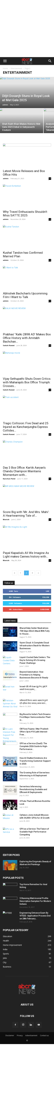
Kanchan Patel (9, 479)
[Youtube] (39, 1025)
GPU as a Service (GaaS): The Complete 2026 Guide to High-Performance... (34, 746)
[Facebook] (15, 1025)
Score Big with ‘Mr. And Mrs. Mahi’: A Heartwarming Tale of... (26, 513)
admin (5, 105)
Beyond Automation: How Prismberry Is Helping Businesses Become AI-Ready (34, 675)
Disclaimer (9, 1035)
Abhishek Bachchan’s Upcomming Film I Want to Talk (25, 295)
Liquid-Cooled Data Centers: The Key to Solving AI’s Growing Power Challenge (35, 660)
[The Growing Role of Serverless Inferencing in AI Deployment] (10, 776)
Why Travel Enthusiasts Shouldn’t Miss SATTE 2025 (25, 213)
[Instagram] (23, 1025)
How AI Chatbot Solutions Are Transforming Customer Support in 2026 (35, 761)
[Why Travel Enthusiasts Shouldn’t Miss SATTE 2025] (27, 196)
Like (47, 591)
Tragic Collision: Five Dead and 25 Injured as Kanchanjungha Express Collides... (25, 427)
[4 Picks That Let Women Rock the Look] (10, 805)
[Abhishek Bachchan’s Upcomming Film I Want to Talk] (27, 278)
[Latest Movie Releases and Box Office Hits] (27, 155)
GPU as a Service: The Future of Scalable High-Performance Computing (34, 832)
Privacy (20, 1035)
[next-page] (38, 573)
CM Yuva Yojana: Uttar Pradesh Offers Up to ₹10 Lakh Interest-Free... (34, 732)
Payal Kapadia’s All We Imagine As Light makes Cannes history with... (26, 554)
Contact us (44, 1035)
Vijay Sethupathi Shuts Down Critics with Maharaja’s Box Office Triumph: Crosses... (27, 382)
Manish (6, 519)
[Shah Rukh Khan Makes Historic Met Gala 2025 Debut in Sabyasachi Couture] (21, 125)
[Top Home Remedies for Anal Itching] (10, 888)
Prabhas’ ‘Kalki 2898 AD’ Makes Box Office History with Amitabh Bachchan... (27, 338)
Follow (45, 597)
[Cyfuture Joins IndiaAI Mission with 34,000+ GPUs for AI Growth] (10, 819)
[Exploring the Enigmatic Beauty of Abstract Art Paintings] (10, 865)
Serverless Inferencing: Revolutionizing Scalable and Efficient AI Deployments (33, 789)
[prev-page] (14, 573)
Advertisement (31, 1035)
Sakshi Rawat (9, 345)
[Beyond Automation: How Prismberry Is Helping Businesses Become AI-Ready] (10, 675)
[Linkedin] (31, 1025)
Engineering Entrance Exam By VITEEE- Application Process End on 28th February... (35, 916)
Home (5, 68)
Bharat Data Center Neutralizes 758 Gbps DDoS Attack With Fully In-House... (35, 631)
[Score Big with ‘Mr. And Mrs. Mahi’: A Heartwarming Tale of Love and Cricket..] (27, 496)
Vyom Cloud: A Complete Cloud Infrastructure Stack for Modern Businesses (35, 646)
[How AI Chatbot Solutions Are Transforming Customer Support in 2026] (10, 762)
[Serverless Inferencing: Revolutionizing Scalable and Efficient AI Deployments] (10, 790)
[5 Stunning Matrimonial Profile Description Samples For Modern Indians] (10, 902)
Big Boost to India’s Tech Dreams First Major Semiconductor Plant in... (35, 717)
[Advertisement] (27, 28)
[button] (5, 61)
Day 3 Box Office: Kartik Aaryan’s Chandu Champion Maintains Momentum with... (24, 471)
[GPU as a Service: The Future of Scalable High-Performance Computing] (10, 832)
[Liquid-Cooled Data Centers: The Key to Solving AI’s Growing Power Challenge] (10, 661)
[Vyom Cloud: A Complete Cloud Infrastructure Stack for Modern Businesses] (10, 646)
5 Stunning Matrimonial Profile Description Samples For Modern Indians (35, 901)
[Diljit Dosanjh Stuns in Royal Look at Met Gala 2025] (27, 92)
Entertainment (16, 68)
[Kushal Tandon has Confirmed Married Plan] (27, 237)
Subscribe (44, 609)
